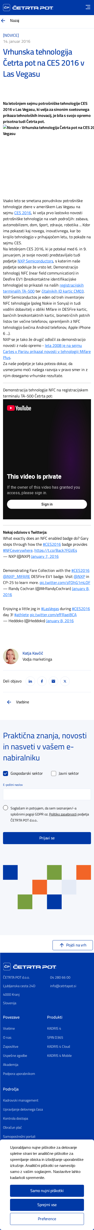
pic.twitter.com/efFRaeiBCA (53, 615)
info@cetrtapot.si (63, 986)
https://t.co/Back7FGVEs (55, 551)
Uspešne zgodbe (15, 1055)
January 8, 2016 (60, 621)
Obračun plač (12, 1127)
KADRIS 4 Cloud (58, 1046)
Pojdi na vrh (76, 945)
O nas (7, 1037)
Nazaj (14, 21)
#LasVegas (50, 609)
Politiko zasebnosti (63, 814)
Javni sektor (69, 773)
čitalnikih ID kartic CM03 (63, 291)
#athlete (21, 615)
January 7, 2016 (45, 557)
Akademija (10, 1064)
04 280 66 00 (60, 977)
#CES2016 (52, 544)
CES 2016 (22, 213)
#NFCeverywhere (18, 551)
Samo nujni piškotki (47, 1191)
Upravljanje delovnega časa (23, 1109)
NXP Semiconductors (35, 261)
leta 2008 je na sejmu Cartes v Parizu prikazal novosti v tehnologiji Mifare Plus (47, 352)
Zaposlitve (10, 1046)
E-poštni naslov (13, 785)
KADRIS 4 (54, 1028)
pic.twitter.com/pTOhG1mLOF (65, 583)
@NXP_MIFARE (16, 577)
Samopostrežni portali (19, 1136)
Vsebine (22, 702)
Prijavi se (46, 838)
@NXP (79, 577)
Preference (47, 1219)
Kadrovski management (20, 1100)
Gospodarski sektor (27, 773)
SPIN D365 (55, 1037)
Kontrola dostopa (15, 1118)
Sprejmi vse (47, 1205)
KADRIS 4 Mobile (59, 1055)
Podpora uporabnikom (19, 1073)
